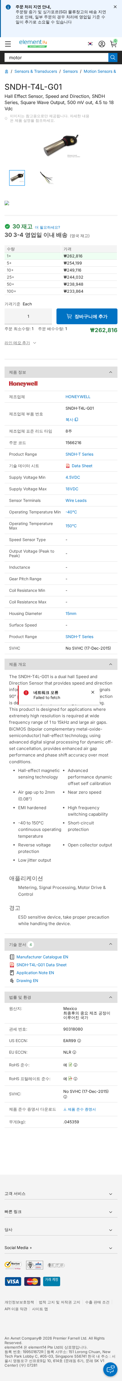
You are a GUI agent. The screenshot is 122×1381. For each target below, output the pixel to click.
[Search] (112, 57)
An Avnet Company (21, 1338)
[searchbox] (56, 57)
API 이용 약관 (16, 1309)
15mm (71, 613)
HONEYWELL (78, 396)
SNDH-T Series (79, 454)
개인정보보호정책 (19, 1302)
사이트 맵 (40, 1309)
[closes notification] (115, 7)
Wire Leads (76, 500)
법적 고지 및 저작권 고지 (59, 1302)
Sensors (70, 71)
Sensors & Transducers (35, 71)
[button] (8, 44)
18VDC (72, 488)
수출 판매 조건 (97, 1302)
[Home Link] (44, 44)
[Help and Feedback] (110, 1369)
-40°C (71, 511)
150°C (71, 525)
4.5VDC (73, 477)
